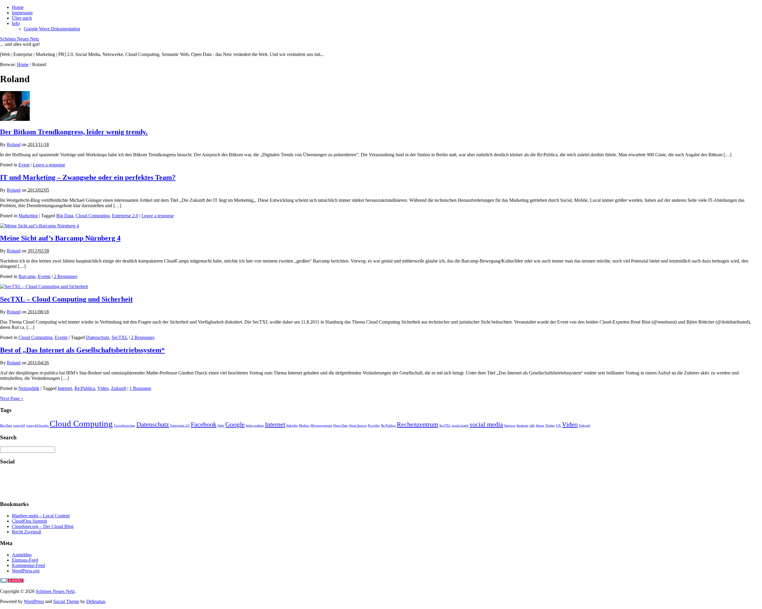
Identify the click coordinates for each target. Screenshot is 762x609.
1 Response (140, 388)
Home (18, 7)
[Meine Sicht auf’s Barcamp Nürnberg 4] (39, 225)
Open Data (340, 425)
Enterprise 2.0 (125, 215)
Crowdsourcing (124, 425)
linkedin (292, 425)
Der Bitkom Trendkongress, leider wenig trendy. (74, 132)
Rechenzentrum (417, 424)
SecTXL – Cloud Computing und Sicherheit (66, 299)
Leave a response (49, 164)
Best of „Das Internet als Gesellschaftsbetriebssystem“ (82, 350)
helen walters (255, 425)
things (540, 425)
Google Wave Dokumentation (52, 28)
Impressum (22, 12)
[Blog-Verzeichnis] (12, 581)
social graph (460, 425)
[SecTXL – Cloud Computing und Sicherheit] (44, 286)
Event (23, 164)
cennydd (19, 425)
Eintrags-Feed (25, 560)
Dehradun (95, 601)
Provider (374, 425)
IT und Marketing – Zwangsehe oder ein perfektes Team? (88, 177)
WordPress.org (26, 570)
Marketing (28, 215)
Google (235, 424)
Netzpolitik (28, 388)
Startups (509, 425)
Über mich (22, 18)
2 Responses (65, 276)
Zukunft (118, 388)
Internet (65, 388)
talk (532, 425)
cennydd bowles (37, 425)
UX (558, 425)
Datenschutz (97, 337)
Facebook (203, 424)
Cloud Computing (93, 215)
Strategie (522, 425)
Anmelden (22, 554)
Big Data (64, 215)
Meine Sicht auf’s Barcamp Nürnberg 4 (60, 238)
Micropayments (321, 425)
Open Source (358, 425)
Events (44, 276)
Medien (304, 425)
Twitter (550, 425)
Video (103, 388)
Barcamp (26, 276)
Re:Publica (84, 388)
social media (486, 424)
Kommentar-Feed (28, 565)
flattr (221, 425)
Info (16, 23)
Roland (14, 144)
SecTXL (120, 337)
